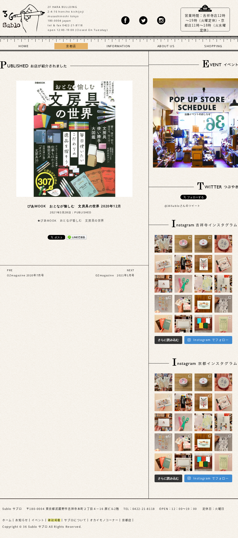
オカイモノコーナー (104, 520)
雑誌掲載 (54, 520)
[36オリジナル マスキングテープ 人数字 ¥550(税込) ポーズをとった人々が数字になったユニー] (223, 244)
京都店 (71, 46)
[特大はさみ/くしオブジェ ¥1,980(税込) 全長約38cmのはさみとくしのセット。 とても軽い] (183, 284)
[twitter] (143, 20)
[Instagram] (161, 20)
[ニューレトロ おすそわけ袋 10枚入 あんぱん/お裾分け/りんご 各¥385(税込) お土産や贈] (223, 284)
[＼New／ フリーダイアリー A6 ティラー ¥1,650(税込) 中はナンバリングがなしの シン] (203, 324)
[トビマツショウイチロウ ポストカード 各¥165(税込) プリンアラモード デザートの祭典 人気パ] (203, 304)
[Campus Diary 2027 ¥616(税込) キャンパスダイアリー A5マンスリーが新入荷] (163, 324)
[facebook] (125, 20)
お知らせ (21, 520)
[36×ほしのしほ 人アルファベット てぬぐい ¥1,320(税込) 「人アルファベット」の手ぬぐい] (223, 304)
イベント (38, 520)
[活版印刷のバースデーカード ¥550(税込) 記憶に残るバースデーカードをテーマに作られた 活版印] (163, 284)
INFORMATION (118, 46)
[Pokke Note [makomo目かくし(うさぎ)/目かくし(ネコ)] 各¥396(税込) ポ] (163, 244)
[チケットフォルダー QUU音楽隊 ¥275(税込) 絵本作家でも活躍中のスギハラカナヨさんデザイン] (163, 264)
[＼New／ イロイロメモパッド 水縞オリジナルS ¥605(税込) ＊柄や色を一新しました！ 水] (183, 304)
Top (220, 520)
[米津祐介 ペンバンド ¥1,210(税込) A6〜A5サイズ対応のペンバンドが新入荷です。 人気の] (223, 264)
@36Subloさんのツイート (182, 206)
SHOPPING (213, 46)
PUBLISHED (82, 212)
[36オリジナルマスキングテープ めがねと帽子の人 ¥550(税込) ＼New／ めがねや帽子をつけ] (203, 244)
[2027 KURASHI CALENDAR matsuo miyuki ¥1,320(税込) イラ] (203, 264)
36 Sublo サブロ (23, 17)
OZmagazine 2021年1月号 (115, 275)
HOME (24, 46)
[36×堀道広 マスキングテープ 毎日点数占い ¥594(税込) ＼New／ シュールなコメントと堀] (183, 244)
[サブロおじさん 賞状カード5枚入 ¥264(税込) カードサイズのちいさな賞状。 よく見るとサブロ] (183, 324)
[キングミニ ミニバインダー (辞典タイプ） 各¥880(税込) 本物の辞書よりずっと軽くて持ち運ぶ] (183, 264)
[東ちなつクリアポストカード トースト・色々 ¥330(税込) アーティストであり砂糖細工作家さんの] (163, 304)
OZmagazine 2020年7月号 (25, 275)
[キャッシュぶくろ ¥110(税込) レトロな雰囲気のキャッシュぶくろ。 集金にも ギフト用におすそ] (223, 324)
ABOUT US (166, 46)
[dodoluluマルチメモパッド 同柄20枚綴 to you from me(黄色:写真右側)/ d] (203, 284)
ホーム (7, 520)
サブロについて (75, 520)
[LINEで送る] (76, 237)
